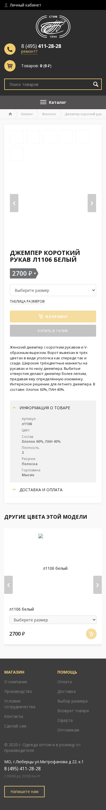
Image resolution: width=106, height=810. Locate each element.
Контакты (13, 716)
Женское (49, 114)
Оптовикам (68, 730)
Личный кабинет (25, 5)
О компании (15, 681)
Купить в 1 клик (53, 330)
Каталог (27, 114)
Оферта (65, 720)
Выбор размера (72, 701)
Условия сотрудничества (19, 703)
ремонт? (29, 51)
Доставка (66, 691)
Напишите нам (24, 791)
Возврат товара (73, 710)
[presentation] (14, 203)
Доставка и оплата (40, 489)
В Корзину (56, 316)
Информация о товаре (44, 407)
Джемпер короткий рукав (85, 114)
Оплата (64, 681)
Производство (18, 691)
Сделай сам (15, 726)
